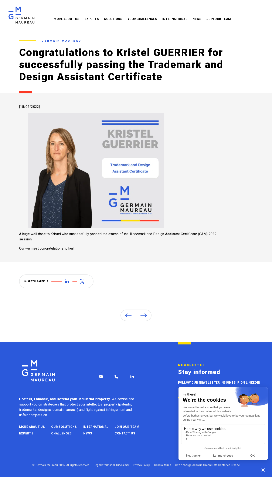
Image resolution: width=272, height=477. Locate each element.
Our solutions (64, 426)
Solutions (113, 19)
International (174, 19)
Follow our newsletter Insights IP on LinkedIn (219, 382)
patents (125, 404)
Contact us (125, 433)
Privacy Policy (141, 465)
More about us (66, 19)
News (197, 19)
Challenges (61, 433)
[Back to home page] (21, 15)
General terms (162, 465)
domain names (63, 410)
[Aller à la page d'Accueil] (38, 370)
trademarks (28, 410)
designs (44, 410)
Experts (92, 19)
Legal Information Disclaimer (111, 465)
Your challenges (142, 19)
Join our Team (219, 19)
